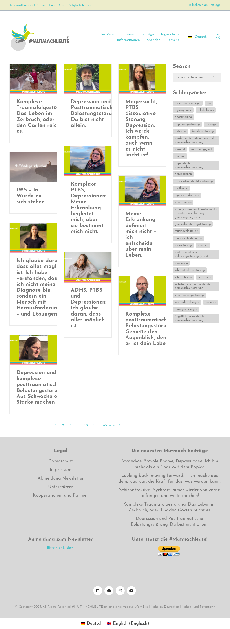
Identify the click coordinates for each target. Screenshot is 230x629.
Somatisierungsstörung (189, 295)
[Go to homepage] (39, 37)
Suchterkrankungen (187, 302)
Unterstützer (60, 487)
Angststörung (183, 117)
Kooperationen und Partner (60, 495)
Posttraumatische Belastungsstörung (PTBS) (191, 254)
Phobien (203, 245)
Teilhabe (210, 302)
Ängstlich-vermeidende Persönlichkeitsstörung (189, 318)
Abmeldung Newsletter (61, 478)
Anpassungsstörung (187, 124)
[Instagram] (120, 590)
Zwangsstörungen (186, 309)
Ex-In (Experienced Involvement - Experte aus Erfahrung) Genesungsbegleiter (196, 213)
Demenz (180, 156)
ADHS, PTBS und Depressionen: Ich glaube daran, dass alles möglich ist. (88, 308)
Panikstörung (183, 245)
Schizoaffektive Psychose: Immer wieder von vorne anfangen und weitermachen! (169, 493)
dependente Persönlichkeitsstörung (189, 165)
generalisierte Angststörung (193, 224)
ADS (209, 103)
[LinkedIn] (97, 590)
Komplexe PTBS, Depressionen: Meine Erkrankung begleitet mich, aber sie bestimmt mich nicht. (88, 208)
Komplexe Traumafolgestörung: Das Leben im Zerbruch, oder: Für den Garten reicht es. (43, 116)
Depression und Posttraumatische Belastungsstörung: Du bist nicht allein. (95, 113)
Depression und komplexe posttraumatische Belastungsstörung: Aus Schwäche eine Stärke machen (40, 387)
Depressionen (183, 174)
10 (86, 425)
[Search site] (218, 37)
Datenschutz (60, 461)
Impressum (60, 470)
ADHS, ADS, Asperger (188, 103)
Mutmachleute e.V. (186, 231)
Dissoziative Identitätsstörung (194, 181)
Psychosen (181, 263)
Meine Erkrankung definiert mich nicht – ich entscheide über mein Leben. (140, 234)
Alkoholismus (206, 110)
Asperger (212, 124)
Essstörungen (183, 202)
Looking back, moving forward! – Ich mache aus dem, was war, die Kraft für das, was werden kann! (169, 478)
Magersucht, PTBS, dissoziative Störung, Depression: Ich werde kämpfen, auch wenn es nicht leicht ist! (141, 128)
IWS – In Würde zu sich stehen (30, 196)
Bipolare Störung (203, 131)
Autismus (180, 131)
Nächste (108, 425)
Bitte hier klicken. (60, 548)
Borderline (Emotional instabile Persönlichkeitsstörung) (195, 140)
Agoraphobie (183, 110)
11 (94, 425)
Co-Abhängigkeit (201, 149)
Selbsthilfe (204, 277)
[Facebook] (108, 590)
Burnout (180, 149)
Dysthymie (181, 188)
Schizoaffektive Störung (190, 270)
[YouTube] (131, 590)
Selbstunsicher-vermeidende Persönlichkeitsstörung (193, 286)
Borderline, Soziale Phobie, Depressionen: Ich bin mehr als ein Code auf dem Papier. (169, 464)
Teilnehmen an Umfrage (204, 5)
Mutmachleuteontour (188, 238)
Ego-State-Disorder (187, 195)
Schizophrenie (183, 277)
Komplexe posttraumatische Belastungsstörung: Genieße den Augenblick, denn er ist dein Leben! (149, 328)
